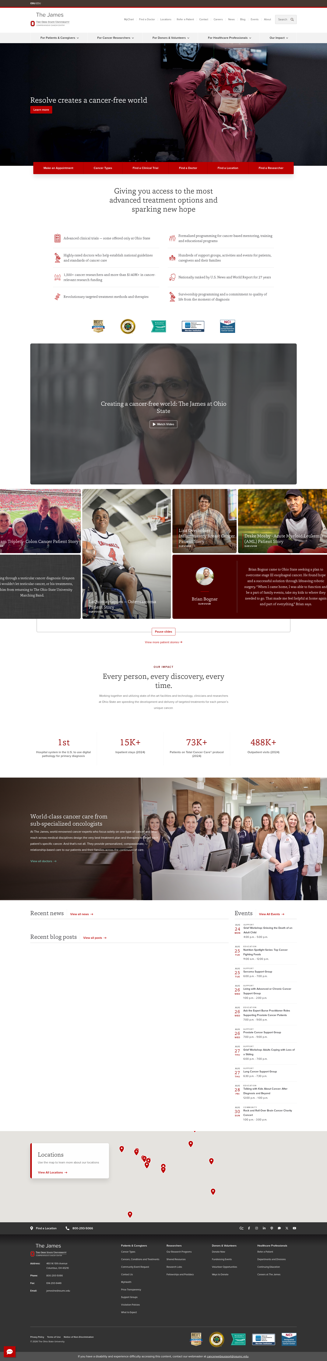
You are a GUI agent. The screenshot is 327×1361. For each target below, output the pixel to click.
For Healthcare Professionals (228, 38)
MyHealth (126, 1282)
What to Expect (129, 1312)
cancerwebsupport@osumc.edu (227, 1356)
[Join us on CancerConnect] (242, 1228)
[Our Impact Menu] (287, 38)
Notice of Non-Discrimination (79, 1337)
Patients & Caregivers (134, 1245)
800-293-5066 (82, 1228)
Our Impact (277, 38)
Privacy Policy (37, 1337)
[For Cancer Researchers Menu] (132, 38)
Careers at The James (268, 1274)
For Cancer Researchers (113, 38)
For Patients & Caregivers (57, 38)
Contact (203, 19)
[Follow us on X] (286, 1228)
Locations (165, 19)
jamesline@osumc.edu (58, 1290)
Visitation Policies (130, 1304)
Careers (218, 19)
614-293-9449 (54, 1283)
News (231, 19)
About (267, 19)
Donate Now (218, 1251)
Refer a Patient (185, 19)
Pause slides (163, 632)
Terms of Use (54, 1337)
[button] (163, 1170)
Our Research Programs (179, 1251)
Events (255, 19)
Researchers (174, 1245)
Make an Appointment (58, 168)
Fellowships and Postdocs (180, 1274)
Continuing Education (268, 1266)
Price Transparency (131, 1289)
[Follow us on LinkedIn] (264, 1228)
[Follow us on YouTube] (294, 1228)
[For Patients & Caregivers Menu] (77, 38)
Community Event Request (135, 1266)
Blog (242, 19)
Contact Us (127, 1274)
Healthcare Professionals (272, 1245)
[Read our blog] (279, 1228)
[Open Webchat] (10, 1351)
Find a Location (228, 168)
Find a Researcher (271, 168)
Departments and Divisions (271, 1259)
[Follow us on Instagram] (256, 1228)
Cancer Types (103, 168)
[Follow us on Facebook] (249, 1228)
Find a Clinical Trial (145, 168)
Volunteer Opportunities (224, 1266)
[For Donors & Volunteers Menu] (188, 38)
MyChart (129, 19)
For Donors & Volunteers (169, 38)
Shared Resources (176, 1259)
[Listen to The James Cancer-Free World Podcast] (271, 1228)
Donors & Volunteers (224, 1245)
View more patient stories (162, 642)
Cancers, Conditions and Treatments (140, 1259)
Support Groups (129, 1297)
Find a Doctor (147, 19)
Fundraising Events (222, 1259)
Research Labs (174, 1266)
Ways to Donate (220, 1274)
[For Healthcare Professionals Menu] (250, 38)
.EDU (35, 3)
